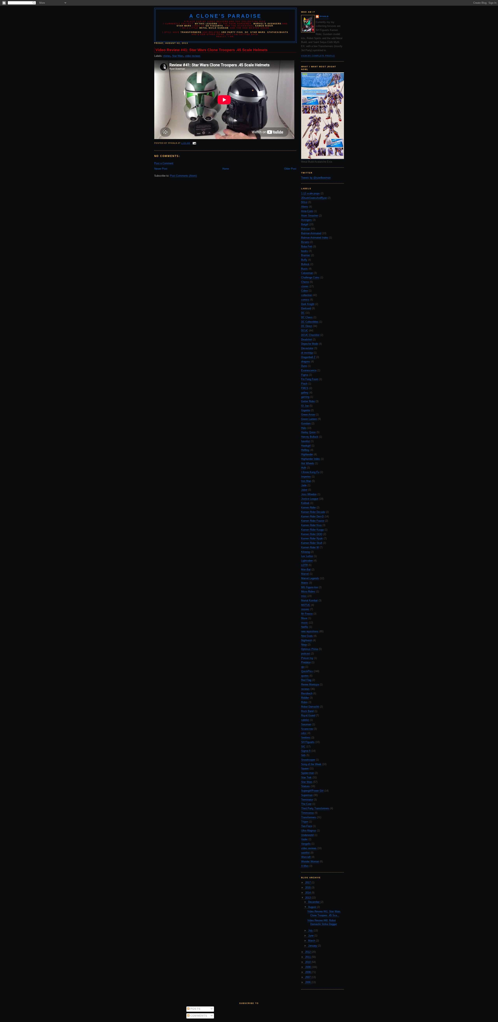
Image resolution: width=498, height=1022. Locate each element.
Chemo (305, 281)
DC (303, 312)
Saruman (306, 724)
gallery (305, 392)
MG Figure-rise (309, 587)
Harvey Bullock (309, 436)
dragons (305, 361)
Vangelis (306, 843)
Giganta (305, 410)
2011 (308, 956)
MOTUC (305, 604)
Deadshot (306, 339)
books (304, 251)
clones (305, 286)
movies (305, 609)
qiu (302, 666)
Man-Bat (306, 569)
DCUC (304, 330)
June (311, 935)
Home (225, 168)
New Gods (307, 635)
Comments (198, 1015)
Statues (305, 786)
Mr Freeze (307, 613)
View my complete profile (318, 56)
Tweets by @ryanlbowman (316, 177)
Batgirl (304, 224)
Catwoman (307, 272)
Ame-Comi (307, 211)
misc (304, 596)
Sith (303, 755)
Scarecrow (307, 728)
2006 (308, 982)
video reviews (309, 848)
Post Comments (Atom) (183, 175)
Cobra (304, 290)
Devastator (307, 348)
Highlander (307, 454)
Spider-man (307, 773)
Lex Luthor (307, 556)
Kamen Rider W (310, 547)
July (311, 930)
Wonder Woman (310, 861)
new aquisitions (309, 631)
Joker (304, 489)
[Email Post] (194, 143)
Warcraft (306, 857)
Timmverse (307, 812)
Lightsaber (307, 560)
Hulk (303, 467)
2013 (308, 897)
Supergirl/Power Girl (312, 790)
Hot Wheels (307, 463)
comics (305, 299)
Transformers (308, 817)
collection (306, 295)
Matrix (304, 582)
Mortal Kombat (309, 600)
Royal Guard (308, 715)
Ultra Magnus (308, 830)
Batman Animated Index (314, 237)
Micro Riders (308, 591)
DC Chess (307, 317)
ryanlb (324, 16)
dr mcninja (307, 352)
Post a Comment (163, 163)
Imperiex (306, 476)
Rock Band (307, 711)
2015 (308, 887)
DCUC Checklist (310, 335)
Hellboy (305, 449)
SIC (303, 746)
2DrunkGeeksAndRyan (314, 197)
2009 (308, 967)
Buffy (304, 259)
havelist (305, 441)
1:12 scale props (310, 193)
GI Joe (305, 405)
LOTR (304, 565)
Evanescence (309, 370)
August (312, 907)
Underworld (307, 835)
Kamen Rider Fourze (312, 520)
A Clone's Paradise (225, 16)
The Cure (306, 803)
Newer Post (160, 168)
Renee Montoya (310, 684)
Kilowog (305, 551)
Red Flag (306, 680)
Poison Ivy (307, 658)
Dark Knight (307, 304)
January (313, 945)
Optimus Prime (309, 649)
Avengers (306, 219)
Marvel (305, 573)
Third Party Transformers (315, 808)
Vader (304, 839)
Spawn (305, 768)
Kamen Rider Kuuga (312, 529)
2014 (308, 892)
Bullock (305, 264)
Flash (304, 383)
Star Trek (306, 777)
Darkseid (306, 308)
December (314, 901)
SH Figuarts (308, 742)
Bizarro (305, 242)
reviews (305, 688)
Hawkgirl (306, 445)
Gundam (306, 423)
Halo (303, 427)
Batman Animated (311, 233)
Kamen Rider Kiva (311, 525)
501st (304, 202)
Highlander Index (310, 458)
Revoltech (306, 693)
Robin (304, 702)
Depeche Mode (309, 343)
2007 (308, 977)
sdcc (304, 733)
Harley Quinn (308, 432)
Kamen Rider (308, 507)
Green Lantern (309, 419)
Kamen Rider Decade (313, 512)
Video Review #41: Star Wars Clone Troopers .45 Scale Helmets (211, 50)
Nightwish (306, 640)
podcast (305, 653)
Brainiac (305, 255)
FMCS (304, 388)
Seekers (305, 737)
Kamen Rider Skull (311, 542)
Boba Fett (306, 246)
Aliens (304, 206)
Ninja (304, 644)
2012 (308, 951)
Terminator (307, 799)
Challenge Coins (310, 277)
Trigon (304, 821)
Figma (304, 374)
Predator (306, 662)
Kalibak (305, 503)
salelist (305, 719)
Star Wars (306, 781)
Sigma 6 (305, 750)
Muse (304, 618)
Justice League (309, 498)
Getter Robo (308, 401)
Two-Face (306, 826)
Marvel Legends (310, 578)
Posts (195, 1008)
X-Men (305, 865)
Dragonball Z (308, 357)
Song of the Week (311, 764)
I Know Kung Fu (310, 472)
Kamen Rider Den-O (312, 516)
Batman (305, 228)
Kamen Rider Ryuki (312, 538)
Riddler (305, 697)
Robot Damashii (310, 706)
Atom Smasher (309, 215)
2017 (308, 882)
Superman (307, 795)
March (312, 940)
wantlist (305, 852)
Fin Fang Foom (309, 379)
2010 (308, 962)
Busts (304, 268)
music (304, 622)
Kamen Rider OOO (311, 534)
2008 (308, 972)
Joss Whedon (309, 494)
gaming (305, 396)
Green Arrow (308, 414)
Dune (304, 365)
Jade (304, 485)
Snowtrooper (308, 759)
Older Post (290, 168)
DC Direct (306, 326)
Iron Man (306, 481)
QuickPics (307, 671)
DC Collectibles (309, 321)
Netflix (304, 626)
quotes (305, 675)
